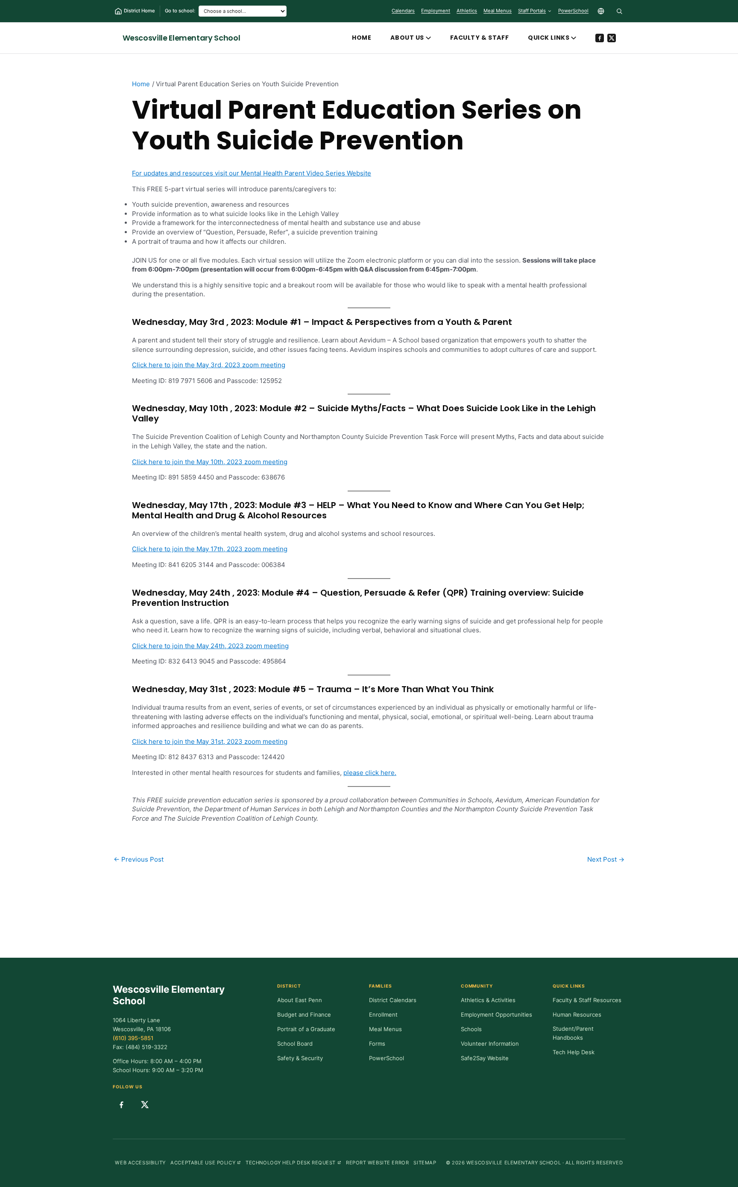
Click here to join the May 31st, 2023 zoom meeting (209, 741)
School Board (295, 1043)
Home (361, 37)
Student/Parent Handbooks (573, 1033)
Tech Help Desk (573, 1052)
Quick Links (548, 37)
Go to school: (180, 11)
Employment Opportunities (496, 1014)
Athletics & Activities (488, 1000)
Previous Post (139, 859)
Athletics (467, 11)
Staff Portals (532, 11)
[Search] (619, 11)
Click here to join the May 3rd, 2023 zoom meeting (208, 365)
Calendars (403, 11)
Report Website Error (377, 1163)
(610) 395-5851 (133, 1038)
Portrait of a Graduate (306, 1029)
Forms (377, 1043)
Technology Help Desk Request (293, 1162)
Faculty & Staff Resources (587, 1000)
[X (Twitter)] (611, 38)
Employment (435, 11)
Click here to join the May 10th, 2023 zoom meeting (209, 462)
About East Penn (299, 1000)
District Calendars (392, 1000)
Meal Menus (497, 12)
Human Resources (577, 1014)
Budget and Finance (304, 1014)
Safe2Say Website (485, 1058)
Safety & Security (300, 1058)
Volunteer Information (490, 1043)
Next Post (605, 859)
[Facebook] (599, 38)
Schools (471, 1029)
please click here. (369, 773)
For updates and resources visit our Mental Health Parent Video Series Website (251, 173)
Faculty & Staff (479, 37)
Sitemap (424, 1163)
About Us (407, 37)
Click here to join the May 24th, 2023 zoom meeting (210, 646)
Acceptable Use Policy (205, 1162)
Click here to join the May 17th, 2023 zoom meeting (209, 549)
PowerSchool (573, 12)
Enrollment (383, 1014)
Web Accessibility (140, 1163)
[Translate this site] (601, 11)
